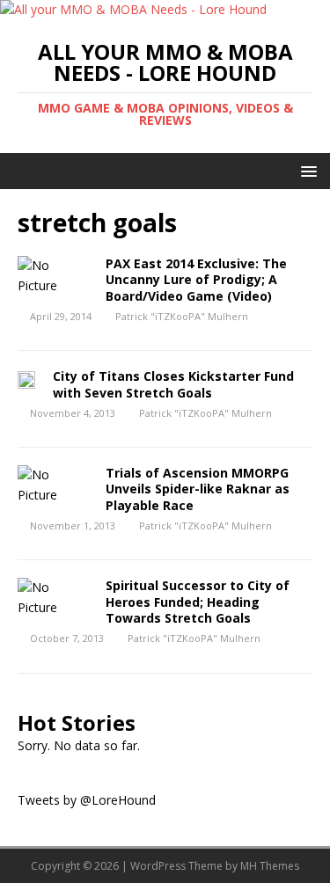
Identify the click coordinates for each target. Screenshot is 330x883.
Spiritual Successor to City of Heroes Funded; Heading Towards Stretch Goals (198, 601)
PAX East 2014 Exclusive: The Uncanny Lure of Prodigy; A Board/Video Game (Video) (196, 279)
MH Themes (269, 865)
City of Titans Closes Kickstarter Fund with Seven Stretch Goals (173, 384)
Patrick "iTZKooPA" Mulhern (181, 316)
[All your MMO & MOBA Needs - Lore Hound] (133, 9)
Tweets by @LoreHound (87, 800)
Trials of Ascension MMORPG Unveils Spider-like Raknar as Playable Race (198, 488)
